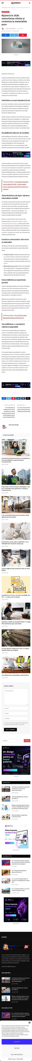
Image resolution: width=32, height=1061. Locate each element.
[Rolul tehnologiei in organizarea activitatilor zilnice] (6, 817)
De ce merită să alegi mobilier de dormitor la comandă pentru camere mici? (21, 880)
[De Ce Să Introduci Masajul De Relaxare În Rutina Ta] (6, 872)
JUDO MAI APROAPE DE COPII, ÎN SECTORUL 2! (20, 798)
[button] (29, 1022)
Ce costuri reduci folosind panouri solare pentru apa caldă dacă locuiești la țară (23, 410)
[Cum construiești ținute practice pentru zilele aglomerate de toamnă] (16, 504)
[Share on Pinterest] (23, 35)
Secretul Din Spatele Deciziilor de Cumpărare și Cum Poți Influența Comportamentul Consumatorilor (16, 460)
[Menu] (3, 3)
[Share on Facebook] (6, 35)
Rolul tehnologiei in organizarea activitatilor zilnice (19, 816)
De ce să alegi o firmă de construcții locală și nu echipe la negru (20, 889)
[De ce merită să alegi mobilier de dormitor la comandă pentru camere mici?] (6, 881)
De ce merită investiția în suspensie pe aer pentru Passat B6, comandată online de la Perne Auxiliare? (21, 862)
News (9, 7)
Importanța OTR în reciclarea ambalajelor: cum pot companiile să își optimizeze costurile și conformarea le (16, 489)
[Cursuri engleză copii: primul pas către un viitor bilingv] (16, 557)
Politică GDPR (19, 1059)
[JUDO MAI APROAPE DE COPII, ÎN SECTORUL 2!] (6, 799)
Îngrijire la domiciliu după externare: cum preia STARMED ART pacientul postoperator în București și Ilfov (20, 807)
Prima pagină (4, 7)
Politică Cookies (12, 1059)
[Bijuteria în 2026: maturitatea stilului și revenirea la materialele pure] (16, 46)
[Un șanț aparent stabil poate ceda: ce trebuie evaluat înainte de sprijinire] (16, 637)
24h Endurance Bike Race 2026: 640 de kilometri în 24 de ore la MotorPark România (21, 788)
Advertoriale (5, 11)
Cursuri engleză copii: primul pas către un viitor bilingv (16, 570)
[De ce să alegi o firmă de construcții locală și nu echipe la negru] (6, 891)
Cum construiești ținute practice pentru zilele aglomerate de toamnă (15, 516)
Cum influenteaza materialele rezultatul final (15, 675)
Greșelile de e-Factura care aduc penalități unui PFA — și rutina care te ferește (16, 596)
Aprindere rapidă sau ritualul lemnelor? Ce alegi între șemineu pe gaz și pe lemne (16, 623)
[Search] (29, 3)
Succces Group (11, 28)
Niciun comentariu (7, 30)
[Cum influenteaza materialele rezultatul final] (16, 664)
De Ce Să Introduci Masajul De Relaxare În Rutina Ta (19, 871)
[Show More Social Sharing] (28, 35)
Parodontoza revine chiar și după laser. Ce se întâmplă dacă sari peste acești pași (15, 543)
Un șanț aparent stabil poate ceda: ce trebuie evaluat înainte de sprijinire (15, 650)
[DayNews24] (16, 3)
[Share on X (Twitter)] (14, 35)
